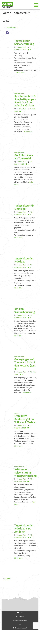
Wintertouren (19, 93)
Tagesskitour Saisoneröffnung (24, 42)
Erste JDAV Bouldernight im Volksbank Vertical (25, 419)
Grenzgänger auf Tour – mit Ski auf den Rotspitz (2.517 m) (25, 364)
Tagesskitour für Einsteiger (24, 207)
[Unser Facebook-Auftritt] (18, 613)
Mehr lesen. (20, 73)
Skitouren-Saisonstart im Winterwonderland (25, 472)
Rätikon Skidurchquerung (24, 310)
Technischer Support (20, 628)
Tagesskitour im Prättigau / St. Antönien (23, 528)
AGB (20, 624)
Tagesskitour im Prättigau (23, 260)
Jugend (16, 413)
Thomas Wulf (11, 27)
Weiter (8, 579)
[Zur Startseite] (6, 5)
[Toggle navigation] (36, 5)
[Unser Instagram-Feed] (22, 613)
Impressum (20, 616)
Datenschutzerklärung (20, 620)
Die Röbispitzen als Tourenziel (23, 157)
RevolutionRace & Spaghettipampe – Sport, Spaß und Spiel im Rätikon (25, 101)
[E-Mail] (7, 32)
